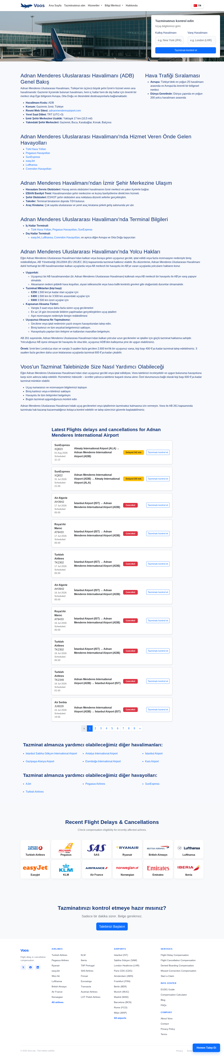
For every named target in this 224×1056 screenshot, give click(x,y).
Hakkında (132, 5)
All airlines (57, 1002)
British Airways (59, 986)
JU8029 (59, 706)
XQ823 (58, 449)
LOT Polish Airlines (90, 997)
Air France (57, 991)
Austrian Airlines (89, 991)
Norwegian (57, 997)
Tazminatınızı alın (74, 5)
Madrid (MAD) (121, 997)
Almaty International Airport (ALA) (95, 448)
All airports (120, 1018)
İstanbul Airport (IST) (87, 503)
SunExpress (33, 157)
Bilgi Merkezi (113, 5)
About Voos (167, 1018)
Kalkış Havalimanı (165, 32)
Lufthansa (31, 164)
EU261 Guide (168, 989)
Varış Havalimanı (197, 32)
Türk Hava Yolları (36, 149)
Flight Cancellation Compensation (178, 960)
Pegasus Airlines (60, 960)
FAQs (163, 1005)
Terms (164, 1034)
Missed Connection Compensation (178, 970)
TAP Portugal (87, 965)
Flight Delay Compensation (175, 955)
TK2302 (59, 562)
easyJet (30, 160)
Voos (38, 5)
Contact (165, 1023)
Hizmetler (94, 5)
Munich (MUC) (121, 991)
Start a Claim (167, 976)
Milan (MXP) (120, 1012)
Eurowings (86, 981)
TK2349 (59, 679)
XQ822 (58, 475)
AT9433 (59, 532)
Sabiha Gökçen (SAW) (125, 960)
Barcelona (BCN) (123, 1002)
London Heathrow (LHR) (126, 965)
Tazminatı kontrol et (185, 50)
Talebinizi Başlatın (112, 926)
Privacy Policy (168, 1029)
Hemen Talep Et (206, 1047)
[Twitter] (23, 967)
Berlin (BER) (120, 986)
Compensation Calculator (174, 994)
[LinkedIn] (38, 967)
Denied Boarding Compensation (177, 965)
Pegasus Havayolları (38, 153)
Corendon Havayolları (38, 168)
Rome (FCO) (120, 1007)
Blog (163, 1000)
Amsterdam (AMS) (123, 976)
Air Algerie (60, 498)
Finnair (84, 976)
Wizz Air (56, 976)
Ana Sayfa (55, 5)
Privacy (179, 1051)
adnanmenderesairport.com (65, 110)
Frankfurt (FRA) (122, 981)
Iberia (84, 960)
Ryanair (56, 965)
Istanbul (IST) (121, 955)
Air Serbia (60, 702)
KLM (83, 955)
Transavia (86, 986)
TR (199, 5)
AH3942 (59, 501)
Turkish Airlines (59, 955)
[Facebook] (30, 967)
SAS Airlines (87, 970)
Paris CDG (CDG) (123, 970)
